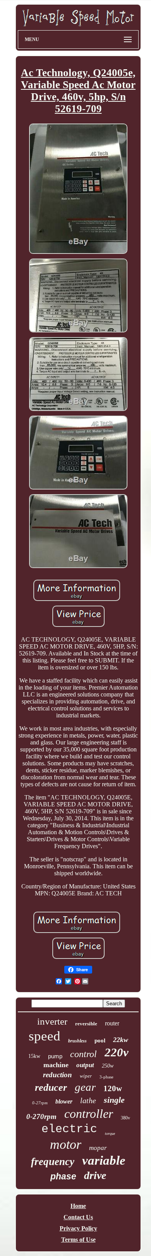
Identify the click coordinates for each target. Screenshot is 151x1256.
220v (117, 1052)
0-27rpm (40, 1102)
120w (112, 1088)
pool (99, 1040)
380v (125, 1118)
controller (88, 1114)
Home (78, 1206)
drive (95, 1175)
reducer (51, 1087)
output (85, 1065)
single (114, 1100)
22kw (120, 1040)
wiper (86, 1076)
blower (63, 1101)
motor (65, 1144)
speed (44, 1036)
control (83, 1054)
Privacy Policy (78, 1228)
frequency (52, 1161)
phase (63, 1176)
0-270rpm (41, 1116)
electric (69, 1129)
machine (56, 1065)
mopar (98, 1148)
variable (103, 1160)
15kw (34, 1056)
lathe (88, 1100)
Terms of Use (78, 1239)
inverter (52, 1021)
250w (107, 1066)
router (112, 1023)
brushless (77, 1041)
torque (110, 1133)
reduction (57, 1075)
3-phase (106, 1077)
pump (55, 1056)
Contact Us (78, 1217)
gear (85, 1087)
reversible (86, 1024)
